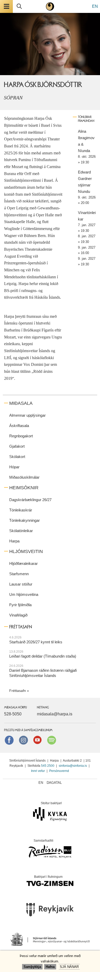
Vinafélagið (18, 615)
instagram (23, 740)
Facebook (9, 740)
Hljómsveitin (26, 551)
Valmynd (6, 6)
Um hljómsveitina (23, 594)
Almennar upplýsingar (27, 415)
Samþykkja (32, 967)
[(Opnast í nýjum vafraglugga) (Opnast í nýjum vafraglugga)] (50, 911)
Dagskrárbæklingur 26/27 (30, 499)
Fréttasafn (17, 691)
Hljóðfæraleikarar (23, 563)
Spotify (51, 740)
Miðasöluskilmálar (24, 477)
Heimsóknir (23, 487)
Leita (19, 6)
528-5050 (13, 714)
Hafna (50, 967)
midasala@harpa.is (54, 714)
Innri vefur (38, 771)
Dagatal (54, 783)
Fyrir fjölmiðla (20, 605)
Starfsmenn (19, 574)
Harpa (14, 541)
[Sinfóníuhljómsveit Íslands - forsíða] (50, 6)
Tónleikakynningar (24, 520)
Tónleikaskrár (20, 510)
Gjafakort (17, 446)
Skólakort (17, 456)
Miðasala (21, 403)
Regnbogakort (21, 436)
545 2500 (47, 766)
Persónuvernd (59, 771)
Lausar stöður (20, 584)
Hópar (14, 467)
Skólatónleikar (21, 530)
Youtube (37, 740)
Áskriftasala (19, 425)
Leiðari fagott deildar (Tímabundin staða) (42, 656)
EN (95, 6)
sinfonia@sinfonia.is (73, 766)
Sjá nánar (69, 967)
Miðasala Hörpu (15, 707)
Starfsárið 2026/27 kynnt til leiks (35, 642)
